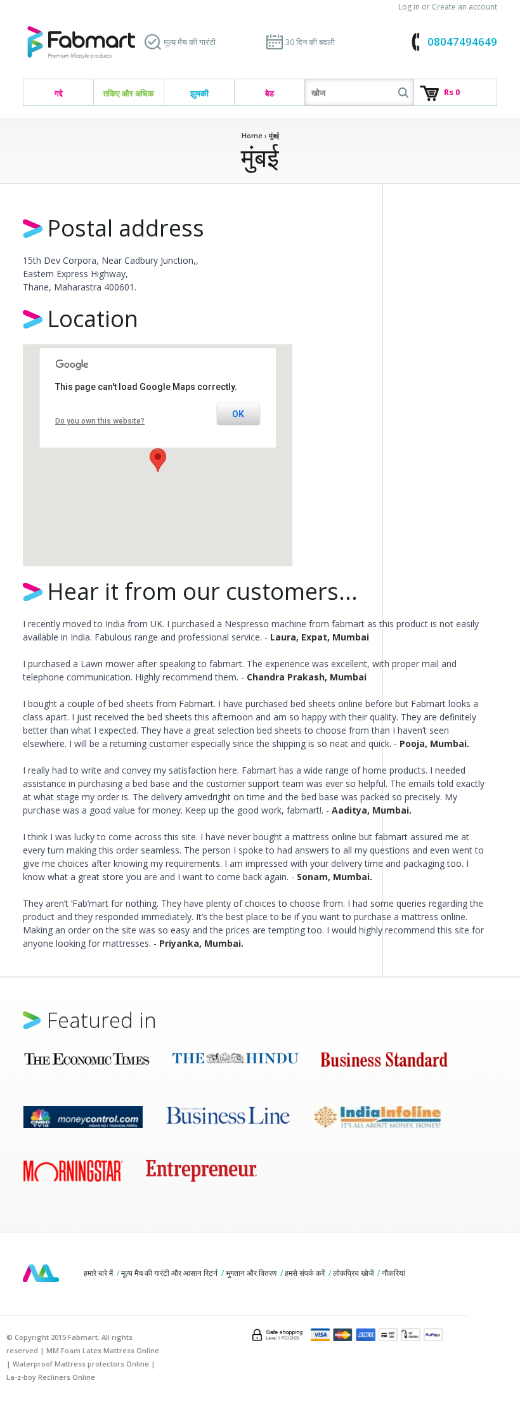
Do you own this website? (100, 421)
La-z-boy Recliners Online (50, 1377)
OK (238, 414)
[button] (158, 460)
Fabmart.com (81, 43)
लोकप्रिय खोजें (353, 1273)
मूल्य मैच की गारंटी (190, 42)
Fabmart (41, 1273)
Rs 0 (452, 92)
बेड (269, 93)
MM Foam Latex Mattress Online (102, 1350)
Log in (409, 6)
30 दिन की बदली (310, 42)
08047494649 (462, 41)
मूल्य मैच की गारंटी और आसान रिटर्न (169, 1273)
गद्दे (59, 93)
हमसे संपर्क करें (305, 1273)
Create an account (464, 6)
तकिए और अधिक (128, 93)
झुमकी (199, 93)
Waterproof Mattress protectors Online (81, 1363)
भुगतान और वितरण (251, 1273)
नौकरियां (393, 1273)
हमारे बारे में (98, 1273)
